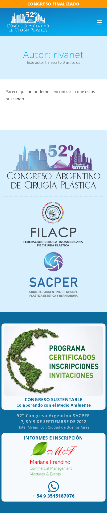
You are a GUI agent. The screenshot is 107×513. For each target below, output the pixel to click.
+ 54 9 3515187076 (54, 496)
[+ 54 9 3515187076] (53, 486)
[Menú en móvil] (99, 22)
